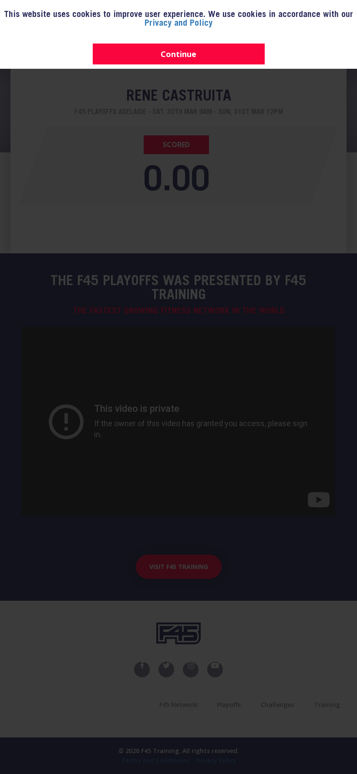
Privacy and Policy (178, 24)
